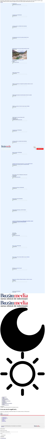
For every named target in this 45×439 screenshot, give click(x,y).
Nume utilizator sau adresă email (4, 431)
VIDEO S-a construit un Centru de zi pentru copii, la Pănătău (20, 106)
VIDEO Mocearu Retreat (15, 72)
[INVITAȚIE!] (19, 223)
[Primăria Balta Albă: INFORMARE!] (19, 189)
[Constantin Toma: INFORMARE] (19, 5)
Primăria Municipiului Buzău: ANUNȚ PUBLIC (19, 209)
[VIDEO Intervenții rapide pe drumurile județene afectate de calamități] (19, 85)
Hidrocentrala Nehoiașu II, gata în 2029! (18, 59)
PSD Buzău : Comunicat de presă (17, 268)
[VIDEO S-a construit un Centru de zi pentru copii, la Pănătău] (19, 96)
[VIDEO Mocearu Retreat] (19, 63)
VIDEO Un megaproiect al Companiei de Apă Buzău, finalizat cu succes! (22, 83)
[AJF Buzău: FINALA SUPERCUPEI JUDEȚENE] (19, 16)
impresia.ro (2, 426)
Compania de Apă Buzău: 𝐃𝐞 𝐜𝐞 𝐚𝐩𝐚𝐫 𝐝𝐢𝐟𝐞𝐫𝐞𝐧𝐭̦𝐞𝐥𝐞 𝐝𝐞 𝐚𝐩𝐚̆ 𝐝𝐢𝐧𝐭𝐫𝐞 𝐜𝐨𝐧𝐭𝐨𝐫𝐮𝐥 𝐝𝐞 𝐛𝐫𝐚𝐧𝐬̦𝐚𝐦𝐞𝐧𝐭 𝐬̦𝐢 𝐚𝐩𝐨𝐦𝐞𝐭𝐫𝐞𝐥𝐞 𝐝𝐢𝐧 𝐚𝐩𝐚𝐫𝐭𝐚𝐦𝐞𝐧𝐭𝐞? (22, 221)
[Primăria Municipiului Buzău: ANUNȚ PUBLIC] (19, 200)
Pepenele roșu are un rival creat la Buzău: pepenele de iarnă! (20, 48)
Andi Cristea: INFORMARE (16, 291)
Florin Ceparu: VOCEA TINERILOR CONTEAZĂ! (19, 174)
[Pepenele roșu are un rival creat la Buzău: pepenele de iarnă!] (19, 39)
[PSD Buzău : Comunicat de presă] (19, 258)
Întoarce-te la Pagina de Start (4, 414)
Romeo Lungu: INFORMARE (16, 245)
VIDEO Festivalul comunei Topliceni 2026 (18, 117)
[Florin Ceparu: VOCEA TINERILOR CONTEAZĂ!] (16, 166)
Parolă (1, 433)
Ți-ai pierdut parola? (3, 438)
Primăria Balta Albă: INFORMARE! (17, 198)
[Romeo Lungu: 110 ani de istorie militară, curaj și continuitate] (19, 247)
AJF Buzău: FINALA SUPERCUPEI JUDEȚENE (19, 26)
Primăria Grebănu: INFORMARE (17, 152)
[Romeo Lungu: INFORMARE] (19, 236)
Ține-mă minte (3, 435)
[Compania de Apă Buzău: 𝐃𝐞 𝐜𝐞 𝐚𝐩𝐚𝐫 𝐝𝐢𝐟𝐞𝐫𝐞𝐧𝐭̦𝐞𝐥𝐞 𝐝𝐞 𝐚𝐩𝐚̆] (19, 211)
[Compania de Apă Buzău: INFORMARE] (19, 178)
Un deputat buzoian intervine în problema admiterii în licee (20, 37)
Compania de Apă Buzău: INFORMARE (18, 187)
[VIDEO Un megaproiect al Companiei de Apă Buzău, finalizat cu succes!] (19, 74)
